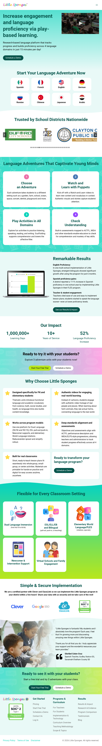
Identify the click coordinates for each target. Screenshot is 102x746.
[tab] (31, 147)
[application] (80, 23)
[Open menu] (96, 5)
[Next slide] (95, 134)
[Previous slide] (4, 134)
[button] (80, 23)
